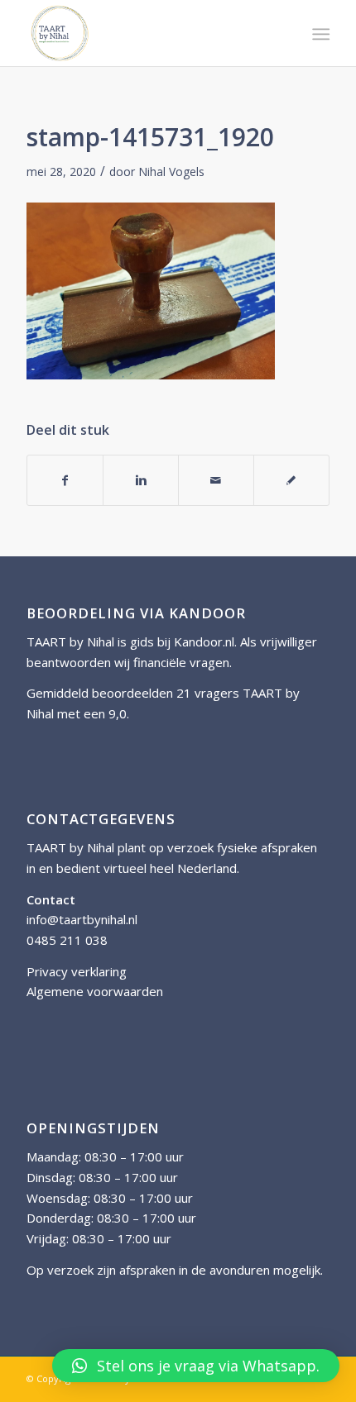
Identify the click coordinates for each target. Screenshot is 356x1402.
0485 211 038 (67, 940)
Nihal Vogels (171, 171)
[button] (195, 1365)
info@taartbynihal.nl (81, 919)
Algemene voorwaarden (94, 991)
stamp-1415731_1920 (150, 137)
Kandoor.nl (204, 641)
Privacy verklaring (76, 971)
